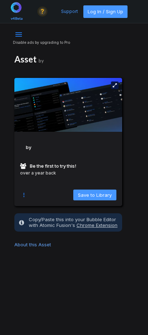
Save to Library (95, 195)
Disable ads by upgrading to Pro (41, 42)
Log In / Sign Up (105, 11)
